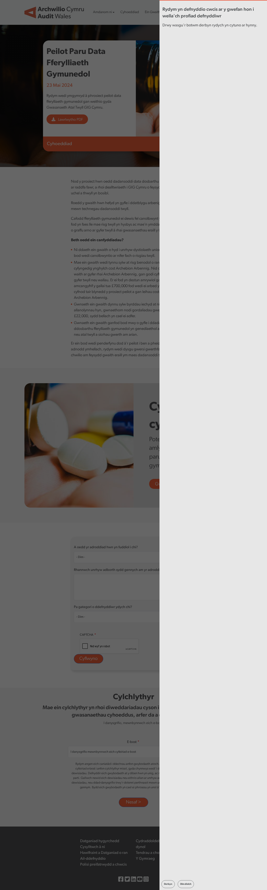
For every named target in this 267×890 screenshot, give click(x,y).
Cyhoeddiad (129, 12)
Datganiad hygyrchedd (99, 841)
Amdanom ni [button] (102, 12)
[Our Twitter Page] (127, 880)
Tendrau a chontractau (154, 853)
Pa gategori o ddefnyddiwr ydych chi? (103, 607)
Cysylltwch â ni (92, 847)
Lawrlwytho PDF (70, 120)
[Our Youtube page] (139, 880)
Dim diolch (185, 884)
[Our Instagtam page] (146, 880)
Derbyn (168, 884)
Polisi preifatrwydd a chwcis (103, 865)
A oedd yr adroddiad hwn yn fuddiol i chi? (106, 547)
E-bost (132, 742)
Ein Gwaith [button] (152, 12)
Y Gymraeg (145, 859)
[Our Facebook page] (120, 880)
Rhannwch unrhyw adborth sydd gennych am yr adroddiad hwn (122, 570)
